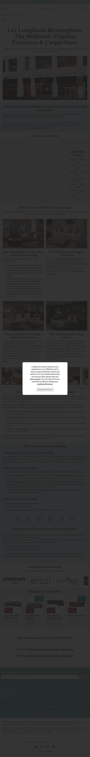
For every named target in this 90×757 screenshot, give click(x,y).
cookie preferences (45, 384)
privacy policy (35, 379)
